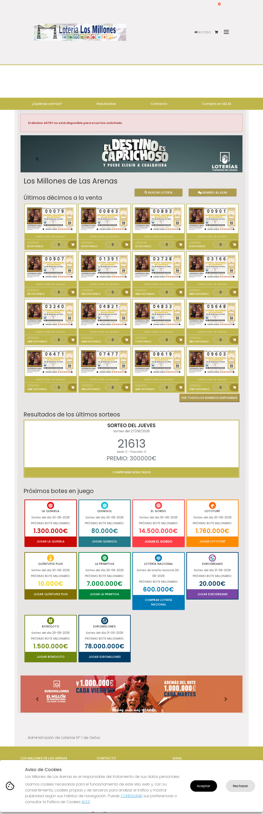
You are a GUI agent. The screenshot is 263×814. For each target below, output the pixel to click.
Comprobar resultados (132, 472)
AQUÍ (86, 801)
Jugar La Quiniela (51, 541)
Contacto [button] (159, 103)
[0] (218, 32)
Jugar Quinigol (104, 541)
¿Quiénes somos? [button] (47, 103)
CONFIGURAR (131, 795)
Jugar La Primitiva (104, 594)
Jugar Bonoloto (51, 657)
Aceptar (203, 786)
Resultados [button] (106, 103)
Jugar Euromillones (105, 657)
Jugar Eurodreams (212, 594)
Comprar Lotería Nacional (158, 602)
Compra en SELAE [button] (216, 103)
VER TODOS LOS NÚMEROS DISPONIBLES (209, 398)
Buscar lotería (160, 192)
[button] (37, 159)
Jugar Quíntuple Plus (50, 594)
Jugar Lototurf (212, 541)
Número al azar (214, 192)
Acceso (204, 32)
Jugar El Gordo (158, 541)
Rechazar (240, 786)
